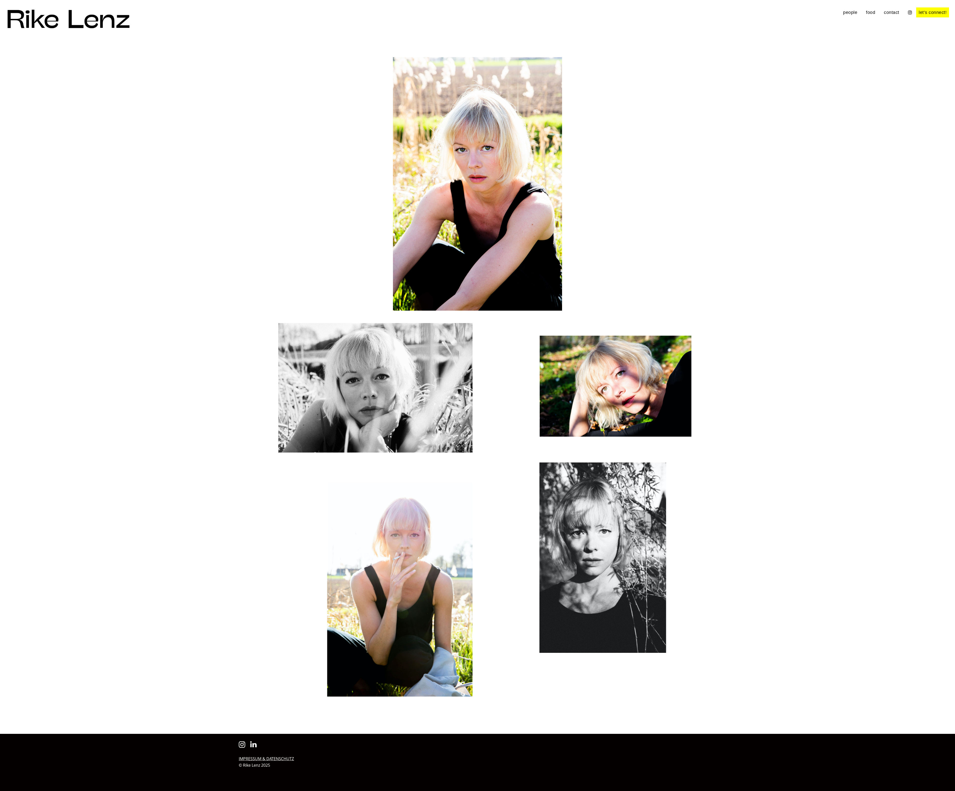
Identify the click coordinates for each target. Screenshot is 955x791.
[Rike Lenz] (68, 25)
